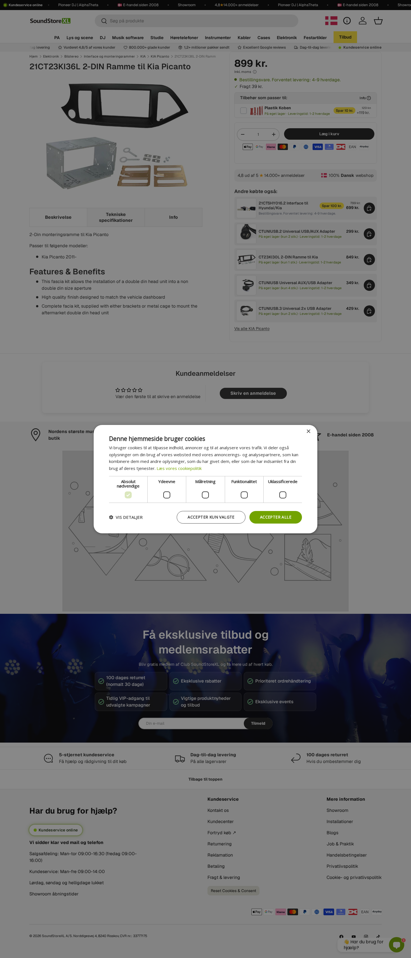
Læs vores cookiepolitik (179, 468)
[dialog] (205, 479)
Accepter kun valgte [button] (211, 517)
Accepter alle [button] (275, 517)
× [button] (308, 431)
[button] (126, 517)
